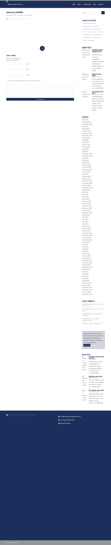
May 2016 (85, 249)
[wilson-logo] (14, 4)
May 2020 (85, 158)
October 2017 (86, 210)
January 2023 (86, 144)
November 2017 (87, 208)
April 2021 (85, 151)
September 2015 (87, 267)
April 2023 (85, 142)
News (84, 31)
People (88, 31)
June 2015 (85, 274)
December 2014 (87, 287)
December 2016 (87, 233)
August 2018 (86, 190)
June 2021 (85, 149)
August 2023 (86, 138)
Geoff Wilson (29, 15)
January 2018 (86, 203)
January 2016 (86, 258)
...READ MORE (99, 88)
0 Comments (20, 15)
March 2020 (86, 163)
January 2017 (86, 231)
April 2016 (85, 251)
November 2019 (87, 169)
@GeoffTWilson (65, 423)
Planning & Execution (97, 34)
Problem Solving (86, 37)
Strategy (85, 40)
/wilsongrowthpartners (67, 420)
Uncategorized (91, 40)
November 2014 (87, 290)
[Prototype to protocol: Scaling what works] (86, 53)
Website (28, 75)
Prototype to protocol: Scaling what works (97, 50)
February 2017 (86, 228)
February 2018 (86, 201)
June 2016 (85, 247)
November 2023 (87, 135)
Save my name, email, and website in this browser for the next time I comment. (25, 80)
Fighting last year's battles (97, 75)
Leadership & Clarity (96, 29)
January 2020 (86, 167)
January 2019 (86, 178)
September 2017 (87, 213)
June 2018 (85, 194)
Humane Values (95, 26)
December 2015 (87, 260)
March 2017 (86, 226)
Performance (94, 31)
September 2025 (87, 124)
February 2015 (86, 283)
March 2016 (86, 253)
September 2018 (87, 188)
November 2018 (87, 183)
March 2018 (86, 199)
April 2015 (85, 278)
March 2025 (86, 129)
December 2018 (87, 181)
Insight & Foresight (87, 29)
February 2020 (86, 165)
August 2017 (86, 215)
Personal (100, 31)
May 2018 (85, 197)
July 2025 (85, 126)
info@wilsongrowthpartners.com (70, 416)
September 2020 (87, 156)
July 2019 (85, 174)
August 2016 (86, 242)
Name (27, 64)
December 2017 (87, 206)
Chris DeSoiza (85, 309)
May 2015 (85, 276)
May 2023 (85, 140)
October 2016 (86, 237)
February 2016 (86, 256)
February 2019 (86, 176)
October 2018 (86, 185)
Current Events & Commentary (89, 23)
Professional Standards (96, 37)
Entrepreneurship (87, 26)
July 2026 (85, 120)
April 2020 (85, 160)
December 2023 (87, 133)
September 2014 (87, 294)
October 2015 (86, 265)
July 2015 (85, 271)
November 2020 (87, 153)
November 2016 (87, 235)
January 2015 (86, 285)
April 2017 (85, 224)
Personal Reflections (87, 34)
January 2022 (86, 147)
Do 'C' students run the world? (97, 92)
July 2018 (85, 192)
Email (27, 69)
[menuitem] (73, 4)
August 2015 (86, 269)
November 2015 (87, 262)
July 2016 (85, 244)
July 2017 (85, 217)
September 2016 (87, 240)
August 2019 (86, 172)
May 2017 (85, 222)
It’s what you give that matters (94, 323)
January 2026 (86, 122)
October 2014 (86, 292)
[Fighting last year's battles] (86, 77)
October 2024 (86, 131)
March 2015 (86, 281)
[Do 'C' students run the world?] (86, 95)
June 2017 (85, 219)
